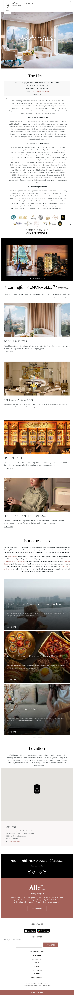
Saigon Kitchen (12, 556)
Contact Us (37, 959)
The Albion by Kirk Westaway (14, 561)
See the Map (37, 95)
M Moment (37, 955)
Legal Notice (37, 970)
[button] (37, 789)
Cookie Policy (37, 978)
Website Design (46, 985)
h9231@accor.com (40, 91)
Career (37, 974)
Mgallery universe (37, 952)
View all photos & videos (37, 278)
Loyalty (37, 963)
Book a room (37, 992)
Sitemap (37, 967)
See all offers (37, 738)
